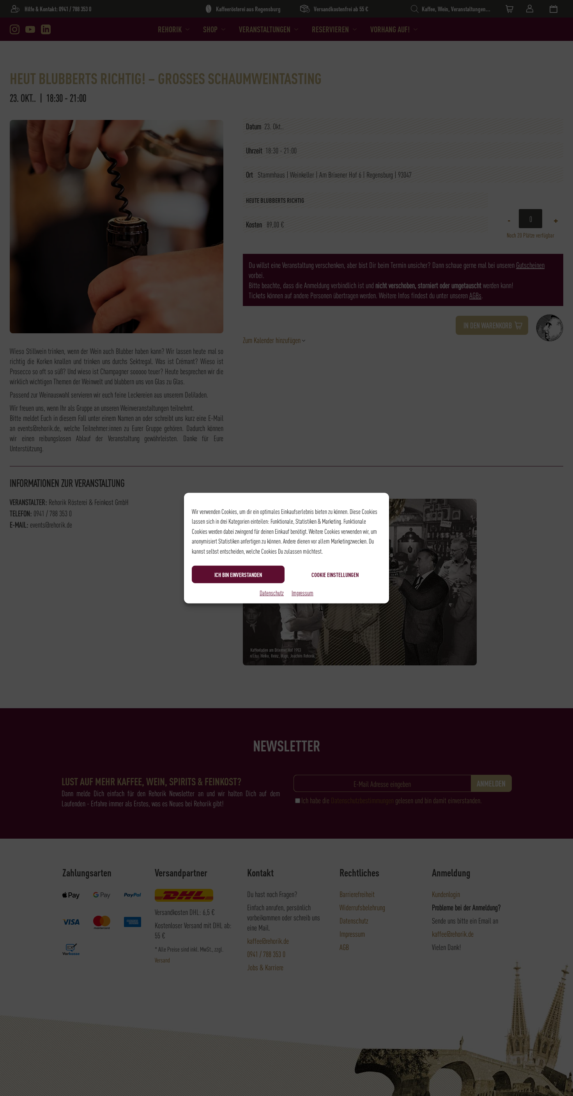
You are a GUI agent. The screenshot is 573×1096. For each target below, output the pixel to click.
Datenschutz (272, 592)
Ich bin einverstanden (238, 574)
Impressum (302, 592)
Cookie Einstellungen (335, 574)
